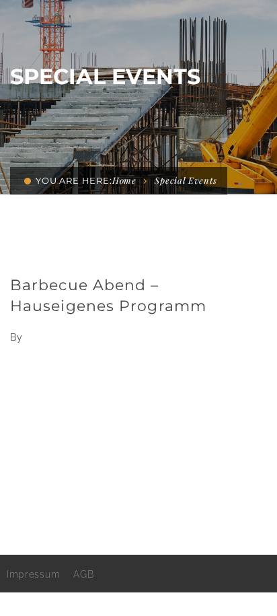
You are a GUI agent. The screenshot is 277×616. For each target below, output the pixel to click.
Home (124, 180)
